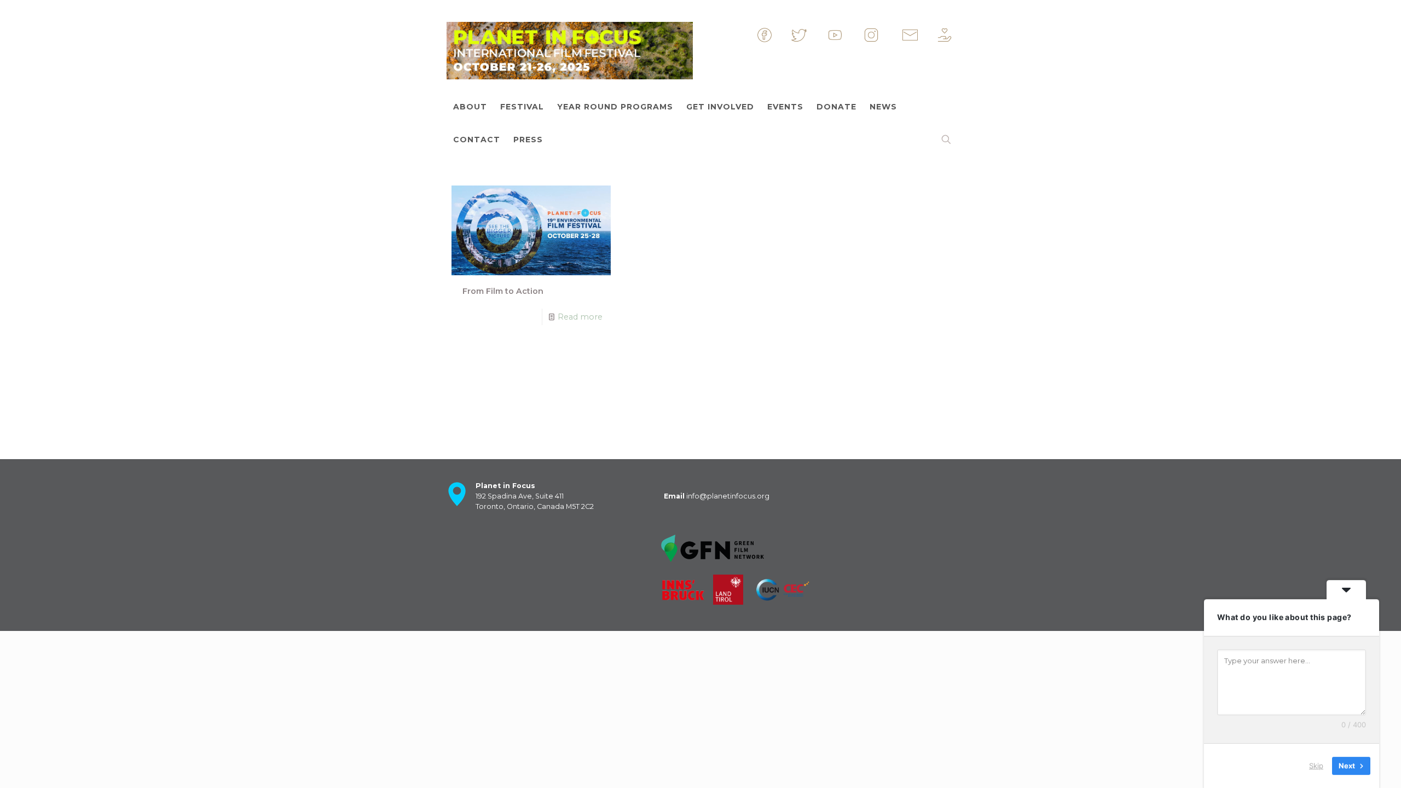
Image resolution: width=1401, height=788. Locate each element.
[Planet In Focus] (570, 47)
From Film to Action (502, 291)
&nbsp (781, 40)
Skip (1316, 765)
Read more (580, 317)
